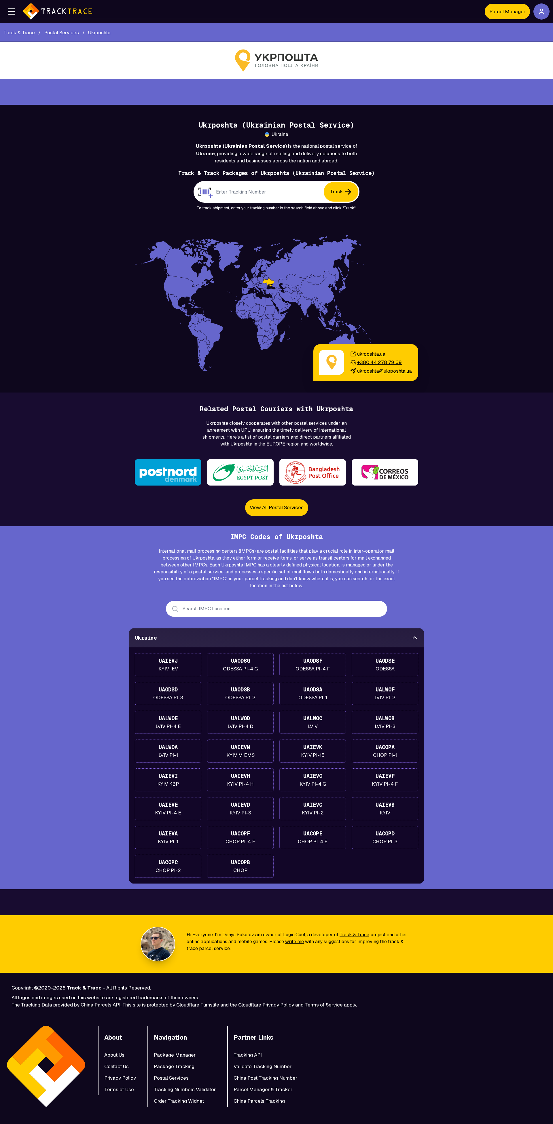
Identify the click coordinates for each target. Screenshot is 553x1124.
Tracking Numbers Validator (185, 1089)
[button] (11, 11)
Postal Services (171, 1078)
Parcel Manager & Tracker (263, 1089)
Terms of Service (324, 1005)
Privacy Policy (278, 1005)
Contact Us (116, 1066)
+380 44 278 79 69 (379, 362)
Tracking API (248, 1055)
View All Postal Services (277, 507)
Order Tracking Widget (179, 1101)
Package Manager (175, 1055)
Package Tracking (174, 1066)
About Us (114, 1055)
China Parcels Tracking (259, 1101)
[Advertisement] (276, 92)
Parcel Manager (507, 11)
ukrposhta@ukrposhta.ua (384, 371)
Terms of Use (119, 1089)
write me (294, 942)
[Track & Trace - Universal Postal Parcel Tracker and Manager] (57, 11)
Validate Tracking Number (262, 1066)
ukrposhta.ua (371, 354)
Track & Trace (354, 935)
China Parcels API (100, 1005)
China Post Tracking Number (265, 1078)
